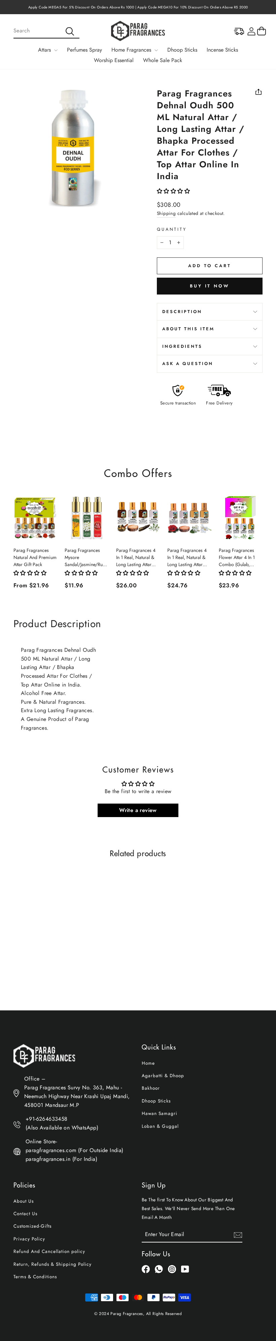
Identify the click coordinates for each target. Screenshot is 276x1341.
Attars (45, 50)
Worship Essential (114, 60)
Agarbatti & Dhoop (163, 1075)
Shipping (166, 213)
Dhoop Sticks (182, 50)
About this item (188, 329)
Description (182, 311)
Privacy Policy (29, 1238)
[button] (173, 191)
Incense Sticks (222, 50)
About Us (23, 1201)
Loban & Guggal (160, 1126)
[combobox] (46, 31)
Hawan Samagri (159, 1113)
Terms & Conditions (35, 1276)
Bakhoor (151, 1088)
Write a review (138, 810)
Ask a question (187, 363)
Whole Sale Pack (162, 60)
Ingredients (182, 346)
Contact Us (25, 1213)
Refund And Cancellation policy (49, 1251)
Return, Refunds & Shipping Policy (52, 1264)
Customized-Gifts (32, 1226)
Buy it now (210, 286)
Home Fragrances (132, 50)
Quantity (172, 229)
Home (148, 1063)
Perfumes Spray (84, 50)
